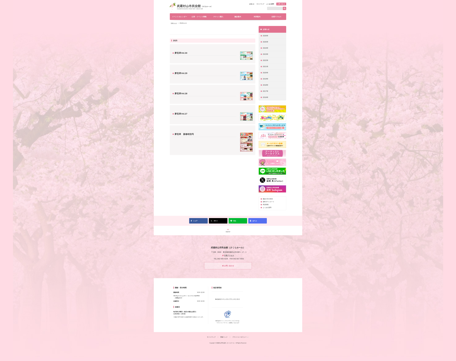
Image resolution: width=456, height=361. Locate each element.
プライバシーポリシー (239, 337)
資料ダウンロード (268, 202)
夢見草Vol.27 (181, 114)
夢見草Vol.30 (181, 53)
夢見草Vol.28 (181, 93)
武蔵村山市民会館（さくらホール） (191, 7)
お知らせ (251, 4)
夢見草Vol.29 (181, 73)
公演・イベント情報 (199, 17)
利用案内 (257, 17)
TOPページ (174, 23)
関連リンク (224, 337)
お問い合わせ (281, 4)
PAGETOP (228, 230)
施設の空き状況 (268, 199)
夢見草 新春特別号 (184, 134)
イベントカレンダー (179, 17)
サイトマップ (260, 4)
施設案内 (237, 17)
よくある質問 (270, 4)
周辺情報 (265, 204)
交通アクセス (276, 17)
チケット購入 (218, 17)
